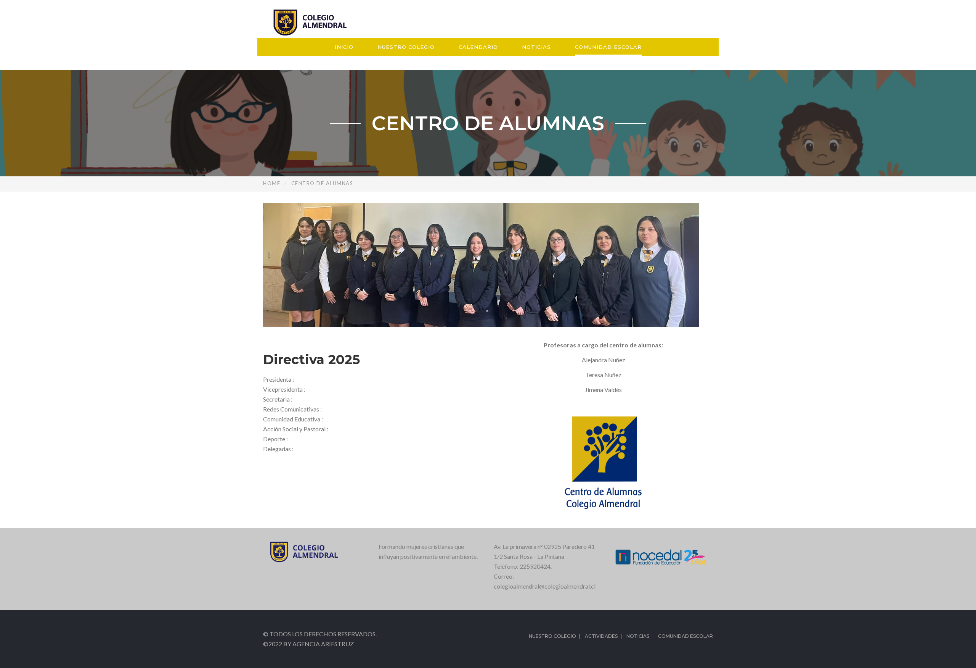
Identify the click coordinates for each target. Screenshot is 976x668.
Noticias (536, 47)
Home (271, 183)
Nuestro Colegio (406, 47)
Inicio (344, 47)
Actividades (601, 636)
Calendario (478, 47)
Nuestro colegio (552, 636)
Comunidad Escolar (608, 47)
